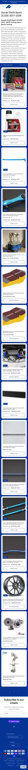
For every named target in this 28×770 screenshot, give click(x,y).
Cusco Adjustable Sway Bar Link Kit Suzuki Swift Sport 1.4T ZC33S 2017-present (13, 523)
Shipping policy (11, 765)
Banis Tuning (13, 758)
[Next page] (18, 691)
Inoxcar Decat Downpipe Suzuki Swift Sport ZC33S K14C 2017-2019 (14, 676)
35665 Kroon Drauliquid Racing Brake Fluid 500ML (13, 136)
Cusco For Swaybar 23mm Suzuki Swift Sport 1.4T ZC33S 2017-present (12, 562)
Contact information (10, 763)
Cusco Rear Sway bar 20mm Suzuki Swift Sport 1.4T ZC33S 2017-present (13, 485)
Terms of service (20, 760)
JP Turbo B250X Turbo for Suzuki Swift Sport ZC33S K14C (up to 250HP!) (14, 638)
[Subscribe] (23, 713)
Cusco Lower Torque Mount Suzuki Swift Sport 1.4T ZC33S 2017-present (13, 215)
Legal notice (19, 765)
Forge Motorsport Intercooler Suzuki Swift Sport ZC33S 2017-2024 (13, 408)
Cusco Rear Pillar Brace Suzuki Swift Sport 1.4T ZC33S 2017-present (13, 447)
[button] (3, 6)
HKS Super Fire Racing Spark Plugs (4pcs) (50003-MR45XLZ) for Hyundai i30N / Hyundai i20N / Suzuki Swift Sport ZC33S (13, 95)
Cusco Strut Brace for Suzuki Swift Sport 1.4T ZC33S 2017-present (13, 174)
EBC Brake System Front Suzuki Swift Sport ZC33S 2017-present (14, 332)
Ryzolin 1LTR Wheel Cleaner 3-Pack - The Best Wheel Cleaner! (13, 255)
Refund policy (12, 760)
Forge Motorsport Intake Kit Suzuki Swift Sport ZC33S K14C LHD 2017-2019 (13, 370)
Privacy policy (20, 763)
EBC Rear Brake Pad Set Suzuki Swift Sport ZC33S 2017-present (13, 293)
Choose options (14, 300)
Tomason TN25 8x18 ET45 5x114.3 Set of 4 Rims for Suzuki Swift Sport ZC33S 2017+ (13, 600)
